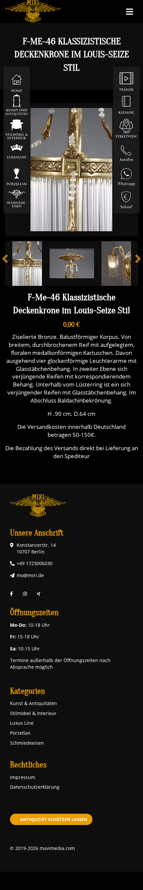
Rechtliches (28, 764)
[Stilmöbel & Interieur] (16, 128)
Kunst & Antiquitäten (33, 703)
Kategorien (27, 691)
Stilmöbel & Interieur (33, 713)
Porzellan (20, 733)
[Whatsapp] (126, 174)
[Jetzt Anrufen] (126, 151)
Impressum (22, 777)
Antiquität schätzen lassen (53, 819)
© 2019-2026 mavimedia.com (42, 848)
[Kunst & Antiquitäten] (16, 104)
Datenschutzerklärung (35, 787)
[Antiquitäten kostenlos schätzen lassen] (126, 198)
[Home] (16, 81)
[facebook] (11, 594)
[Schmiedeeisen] (16, 198)
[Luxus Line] (16, 151)
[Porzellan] (16, 174)
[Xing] (39, 594)
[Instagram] (25, 594)
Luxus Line (22, 723)
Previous (10, 264)
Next (133, 264)
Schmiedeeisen (27, 743)
